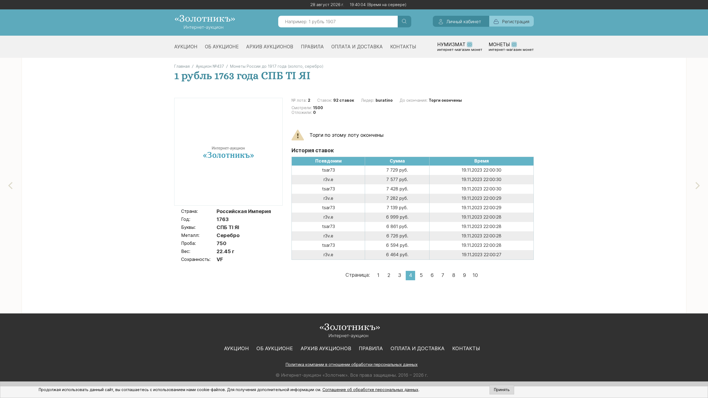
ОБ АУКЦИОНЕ (222, 46)
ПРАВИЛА (312, 46)
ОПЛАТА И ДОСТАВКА (357, 46)
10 (475, 275)
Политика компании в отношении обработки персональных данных (351, 364)
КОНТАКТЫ (403, 46)
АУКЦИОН (185, 46)
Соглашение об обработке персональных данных (370, 389)
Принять (502, 389)
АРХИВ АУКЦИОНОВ (269, 46)
